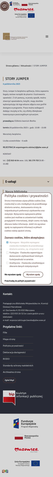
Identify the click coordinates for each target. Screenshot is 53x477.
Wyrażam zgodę (33, 274)
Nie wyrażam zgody (13, 274)
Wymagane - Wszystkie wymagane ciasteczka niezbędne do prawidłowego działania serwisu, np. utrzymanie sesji (26, 245)
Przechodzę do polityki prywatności (20, 281)
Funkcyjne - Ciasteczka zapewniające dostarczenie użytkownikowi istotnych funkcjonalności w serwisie (26, 256)
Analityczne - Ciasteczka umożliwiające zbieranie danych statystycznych (26, 265)
